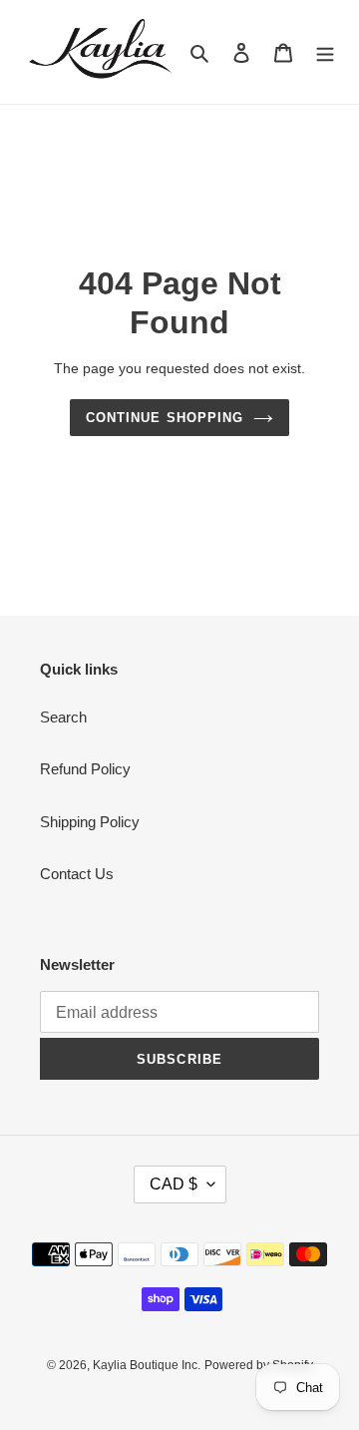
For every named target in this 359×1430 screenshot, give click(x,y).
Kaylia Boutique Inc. (146, 1365)
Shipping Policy (90, 821)
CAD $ (173, 1184)
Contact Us (77, 873)
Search (63, 717)
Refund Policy (85, 768)
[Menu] (325, 52)
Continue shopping (164, 417)
